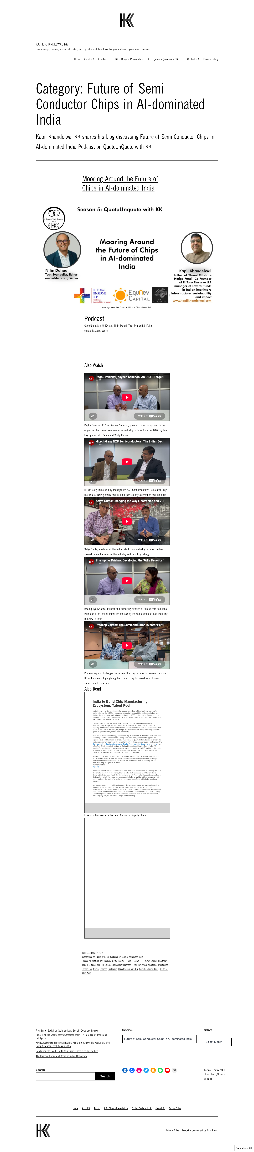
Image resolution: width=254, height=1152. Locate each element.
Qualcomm (112, 969)
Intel (135, 965)
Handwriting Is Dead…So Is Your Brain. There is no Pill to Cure (67, 1051)
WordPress (212, 1130)
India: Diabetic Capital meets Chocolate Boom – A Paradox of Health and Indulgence (71, 1036)
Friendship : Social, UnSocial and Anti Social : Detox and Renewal (67, 1030)
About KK (89, 59)
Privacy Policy (210, 59)
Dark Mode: (242, 1148)
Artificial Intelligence (101, 961)
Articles (102, 59)
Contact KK (193, 59)
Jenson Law (87, 969)
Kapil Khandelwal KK (52, 44)
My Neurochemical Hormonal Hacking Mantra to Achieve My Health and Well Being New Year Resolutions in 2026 (73, 1044)
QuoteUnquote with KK (128, 969)
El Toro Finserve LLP (134, 961)
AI (90, 961)
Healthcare (163, 961)
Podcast (103, 969)
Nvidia (96, 969)
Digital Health (118, 961)
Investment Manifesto (147, 965)
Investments (163, 965)
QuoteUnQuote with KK (166, 59)
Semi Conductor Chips (148, 969)
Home (77, 59)
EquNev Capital (150, 961)
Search (40, 1069)
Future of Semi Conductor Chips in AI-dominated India (119, 957)
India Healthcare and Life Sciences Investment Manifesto (107, 965)
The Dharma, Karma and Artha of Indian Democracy (61, 1056)
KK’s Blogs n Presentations (129, 59)
